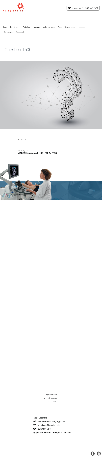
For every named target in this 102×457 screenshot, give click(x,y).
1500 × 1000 (22, 139)
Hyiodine (36, 27)
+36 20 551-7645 (44, 429)
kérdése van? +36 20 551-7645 (85, 8)
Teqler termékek (48, 27)
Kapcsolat (20, 32)
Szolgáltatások (70, 27)
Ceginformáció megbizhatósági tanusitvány (51, 398)
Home (4, 27)
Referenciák (8, 32)
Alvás (60, 27)
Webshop (26, 27)
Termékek (14, 27)
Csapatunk (83, 27)
